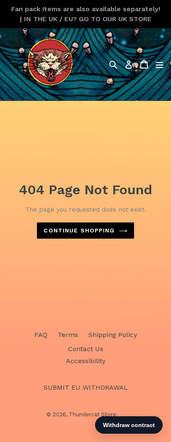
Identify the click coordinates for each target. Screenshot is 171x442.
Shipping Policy (112, 335)
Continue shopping (79, 230)
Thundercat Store (92, 414)
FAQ (40, 335)
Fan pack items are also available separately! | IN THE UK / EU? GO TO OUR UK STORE (85, 14)
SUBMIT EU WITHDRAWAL (86, 387)
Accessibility (85, 361)
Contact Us (85, 349)
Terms (68, 335)
